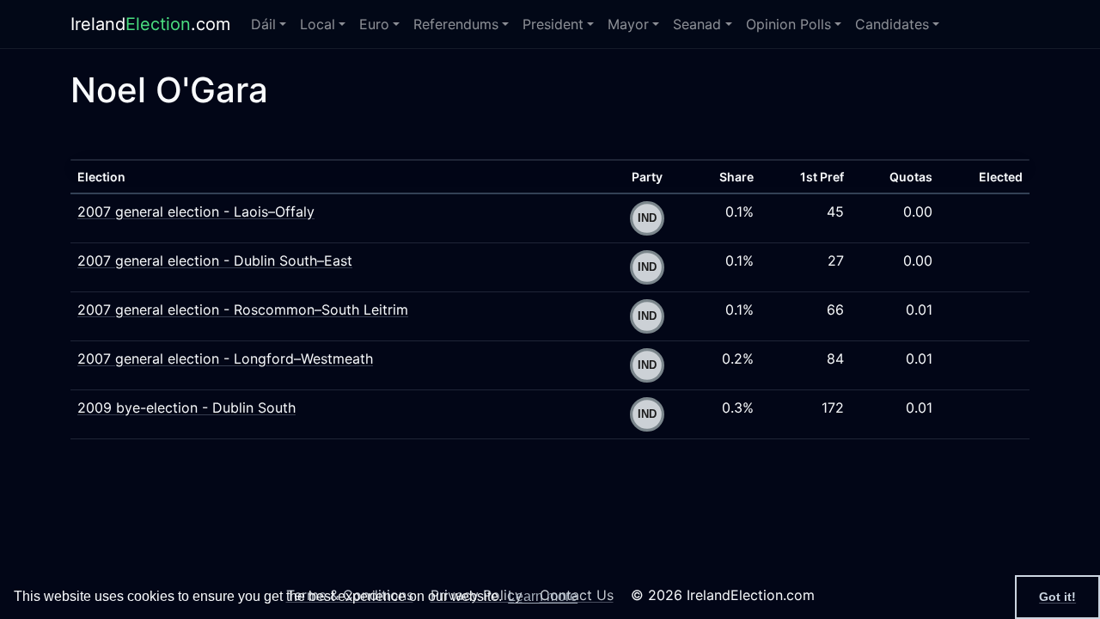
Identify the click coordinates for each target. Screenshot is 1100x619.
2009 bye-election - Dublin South (186, 407)
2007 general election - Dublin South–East (214, 260)
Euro (374, 24)
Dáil (263, 24)
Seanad (697, 24)
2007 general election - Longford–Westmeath (225, 358)
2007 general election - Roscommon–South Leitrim (242, 309)
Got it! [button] (1057, 597)
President (553, 24)
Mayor (628, 24)
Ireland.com (150, 24)
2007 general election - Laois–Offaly (196, 211)
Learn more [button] (543, 596)
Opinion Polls (788, 24)
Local (317, 24)
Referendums (455, 24)
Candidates (892, 24)
